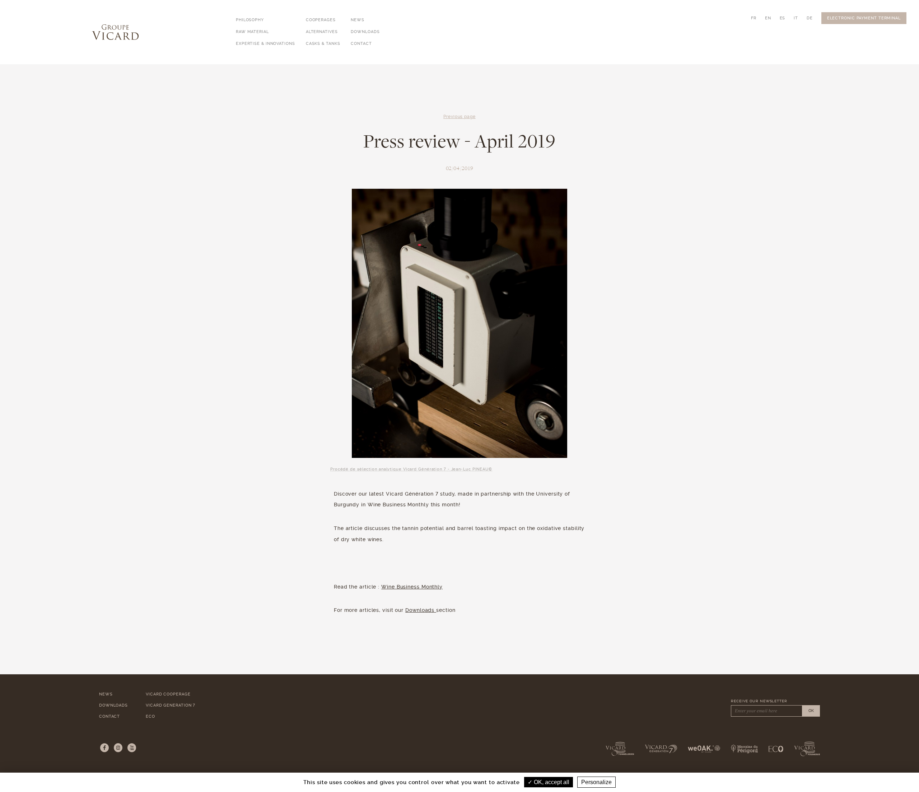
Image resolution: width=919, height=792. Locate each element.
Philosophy (250, 20)
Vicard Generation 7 (170, 705)
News (357, 20)
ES (782, 18)
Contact (361, 43)
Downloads (365, 31)
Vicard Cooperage (168, 694)
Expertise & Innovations (265, 43)
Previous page (459, 116)
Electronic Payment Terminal (864, 18)
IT (796, 18)
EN (768, 18)
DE (810, 18)
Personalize (596, 782)
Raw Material (252, 31)
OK (811, 710)
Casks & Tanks (323, 43)
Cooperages (321, 20)
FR (753, 18)
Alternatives (322, 31)
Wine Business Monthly (412, 587)
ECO (150, 716)
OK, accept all (550, 782)
